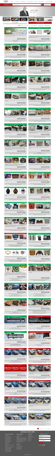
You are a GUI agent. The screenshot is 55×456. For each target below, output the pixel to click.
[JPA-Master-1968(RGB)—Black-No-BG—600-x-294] (6, 0)
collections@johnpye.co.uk (15, 294)
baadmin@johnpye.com (16, 279)
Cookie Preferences (8, 451)
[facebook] (45, 1)
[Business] (48, 18)
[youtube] (51, 1)
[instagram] (48, 1)
